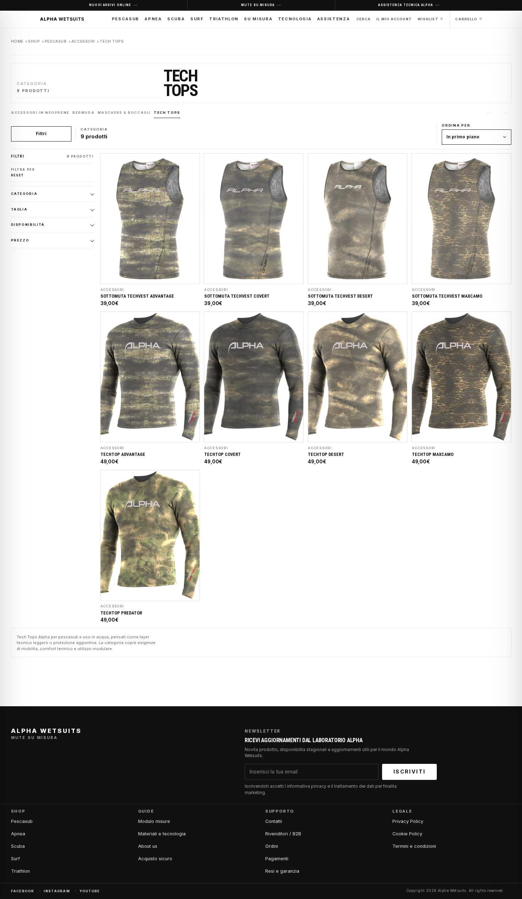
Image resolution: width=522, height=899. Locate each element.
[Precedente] (489, 113)
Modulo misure (154, 821)
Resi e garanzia (282, 871)
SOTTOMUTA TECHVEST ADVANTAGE (137, 296)
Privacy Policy (407, 821)
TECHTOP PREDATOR (121, 613)
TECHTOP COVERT (222, 454)
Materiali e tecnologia (162, 833)
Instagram (57, 891)
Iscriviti (409, 771)
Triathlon (224, 18)
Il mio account (394, 19)
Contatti (273, 821)
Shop (34, 41)
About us (147, 846)
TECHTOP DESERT (326, 454)
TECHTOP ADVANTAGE (122, 454)
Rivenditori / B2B (283, 833)
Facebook (22, 891)
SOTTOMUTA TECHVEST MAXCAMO (447, 296)
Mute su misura (258, 5)
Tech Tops (167, 113)
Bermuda (83, 113)
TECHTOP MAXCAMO (432, 454)
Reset (18, 175)
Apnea (153, 18)
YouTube (90, 891)
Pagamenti (276, 858)
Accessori (83, 41)
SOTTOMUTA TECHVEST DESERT (340, 296)
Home (17, 41)
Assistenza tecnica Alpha (405, 5)
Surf (197, 18)
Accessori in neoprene (40, 113)
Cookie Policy (407, 833)
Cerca (364, 19)
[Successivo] (504, 113)
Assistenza (333, 18)
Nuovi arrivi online (110, 5)
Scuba (176, 18)
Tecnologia (294, 18)
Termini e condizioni (414, 846)
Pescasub (125, 18)
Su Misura (258, 18)
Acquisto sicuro (155, 858)
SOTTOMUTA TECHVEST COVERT (237, 296)
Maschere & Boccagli (124, 113)
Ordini (271, 846)
